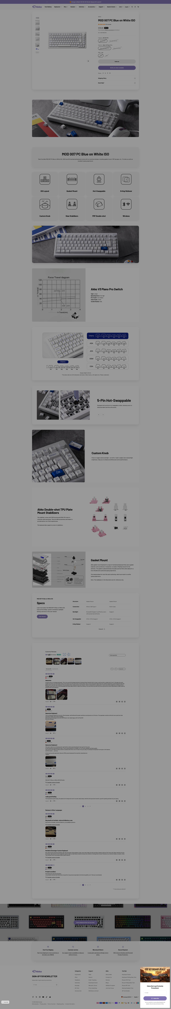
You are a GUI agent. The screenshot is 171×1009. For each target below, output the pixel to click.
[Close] (167, 969)
